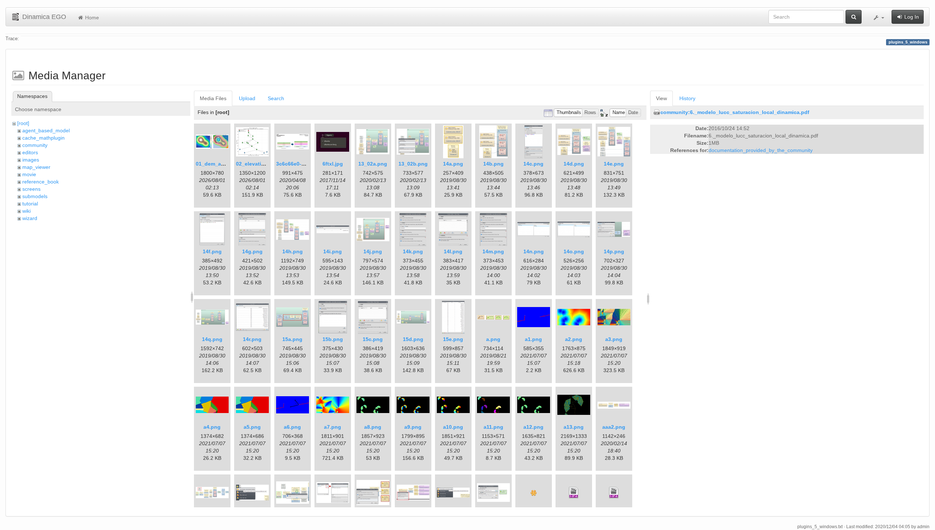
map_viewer (36, 167)
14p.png (614, 251)
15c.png (373, 339)
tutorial (30, 204)
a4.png (212, 427)
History (687, 98)
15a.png (292, 339)
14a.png (453, 164)
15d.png (413, 339)
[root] (23, 123)
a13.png (574, 427)
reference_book (40, 182)
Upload (247, 98)
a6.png (292, 427)
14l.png (453, 251)
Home (91, 17)
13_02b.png (413, 164)
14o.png (574, 251)
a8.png (372, 427)
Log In (911, 17)
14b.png (493, 164)
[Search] (854, 17)
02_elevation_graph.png (266, 164)
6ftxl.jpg (333, 164)
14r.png (252, 339)
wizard (29, 218)
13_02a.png (372, 164)
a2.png (573, 339)
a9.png (412, 427)
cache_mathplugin (43, 138)
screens (31, 189)
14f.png (212, 251)
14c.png (533, 164)
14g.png (252, 251)
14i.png (332, 251)
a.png (493, 339)
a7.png (332, 427)
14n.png (533, 251)
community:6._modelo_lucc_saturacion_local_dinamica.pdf (734, 112)
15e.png (453, 339)
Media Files (213, 98)
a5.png (252, 427)
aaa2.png (613, 427)
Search (276, 98)
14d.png (574, 164)
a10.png (453, 427)
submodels (34, 196)
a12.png (533, 427)
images (30, 160)
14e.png (614, 164)
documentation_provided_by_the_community (761, 150)
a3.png (613, 339)
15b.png (333, 339)
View (661, 98)
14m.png (493, 251)
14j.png (372, 251)
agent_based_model (46, 130)
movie (29, 174)
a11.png (493, 427)
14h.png (292, 251)
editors (30, 152)
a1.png (533, 339)
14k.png (413, 251)
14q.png (212, 339)
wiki (26, 211)
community (34, 145)
